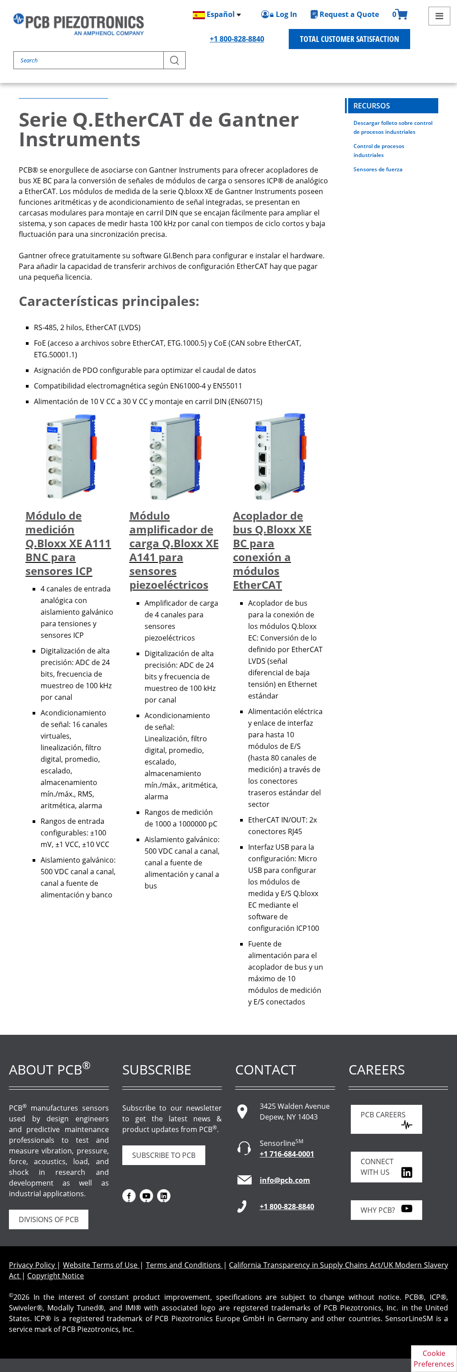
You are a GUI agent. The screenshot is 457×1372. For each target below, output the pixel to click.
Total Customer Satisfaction (349, 38)
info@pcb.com (285, 1180)
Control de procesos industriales (378, 150)
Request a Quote (349, 14)
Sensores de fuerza (378, 169)
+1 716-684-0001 (287, 1154)
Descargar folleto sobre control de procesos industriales (392, 127)
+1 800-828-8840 (237, 39)
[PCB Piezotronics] (78, 24)
